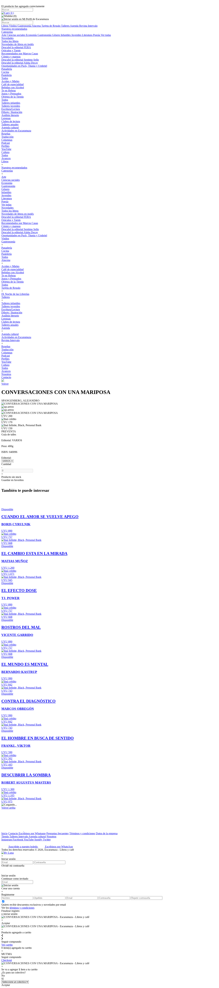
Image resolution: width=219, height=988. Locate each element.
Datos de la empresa (107, 833)
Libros (5, 25)
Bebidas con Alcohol (12, 87)
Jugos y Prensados (11, 93)
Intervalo (23, 836)
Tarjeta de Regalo (51, 25)
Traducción (7, 136)
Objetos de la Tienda (12, 96)
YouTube (6, 149)
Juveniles (76, 35)
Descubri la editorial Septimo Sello (20, 59)
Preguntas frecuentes (57, 833)
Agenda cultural (10, 127)
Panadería (6, 68)
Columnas (6, 139)
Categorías (7, 31)
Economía (31, 35)
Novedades (7, 38)
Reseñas (5, 133)
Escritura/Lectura (10, 109)
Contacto (6, 377)
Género (56, 35)
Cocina (5, 72)
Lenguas (6, 118)
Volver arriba (8, 807)
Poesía (97, 35)
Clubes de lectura (10, 121)
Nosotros (6, 374)
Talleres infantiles (10, 102)
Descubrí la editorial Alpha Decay (19, 62)
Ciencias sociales (16, 35)
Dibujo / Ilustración (11, 112)
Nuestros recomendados (14, 28)
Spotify (38, 839)
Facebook (18, 839)
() (11, 12)
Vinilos (13, 25)
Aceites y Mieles (10, 81)
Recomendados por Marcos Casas (19, 53)
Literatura (87, 35)
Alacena (36, 25)
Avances (6, 158)
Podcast (5, 142)
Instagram (7, 839)
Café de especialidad (12, 84)
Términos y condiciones (82, 833)
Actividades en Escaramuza (16, 130)
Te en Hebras (8, 90)
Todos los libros (9, 41)
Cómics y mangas (11, 56)
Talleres (65, 25)
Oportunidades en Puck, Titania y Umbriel (24, 65)
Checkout (6, 960)
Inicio (4, 833)
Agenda (74, 25)
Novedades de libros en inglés (17, 44)
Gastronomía (24, 25)
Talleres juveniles (10, 105)
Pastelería (6, 75)
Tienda (5, 836)
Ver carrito (7, 944)
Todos (4, 78)
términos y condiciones (22, 907)
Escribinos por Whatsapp (32, 833)
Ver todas (106, 35)
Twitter (47, 839)
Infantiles (66, 35)
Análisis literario (10, 115)
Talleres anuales (9, 124)
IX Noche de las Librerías (15, 294)
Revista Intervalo (88, 25)
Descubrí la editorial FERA (16, 47)
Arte (4, 35)
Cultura (5, 152)
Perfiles (5, 146)
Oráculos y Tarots (11, 50)
